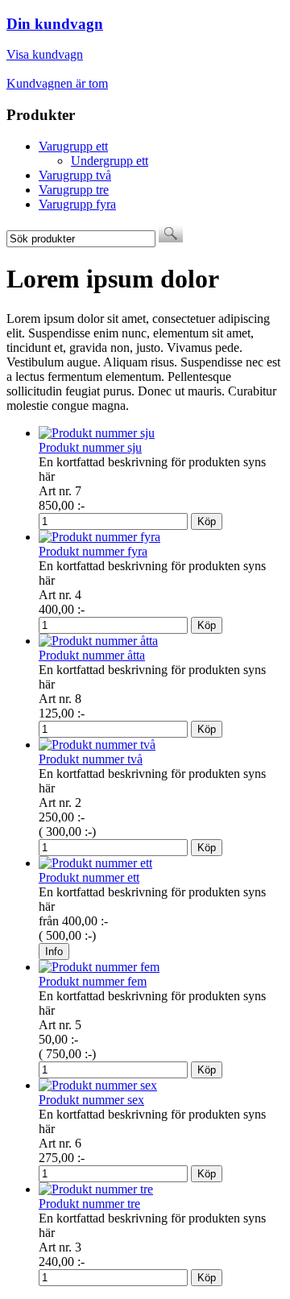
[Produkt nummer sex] (98, 1085)
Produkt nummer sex (91, 1100)
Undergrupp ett (109, 161)
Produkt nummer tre (89, 1203)
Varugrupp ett (73, 146)
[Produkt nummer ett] (95, 863)
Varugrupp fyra (77, 204)
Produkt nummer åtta (92, 655)
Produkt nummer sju (90, 447)
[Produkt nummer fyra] (99, 537)
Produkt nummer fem (93, 981)
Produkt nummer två (91, 759)
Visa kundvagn (44, 54)
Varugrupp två (75, 175)
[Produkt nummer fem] (99, 967)
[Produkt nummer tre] (96, 1189)
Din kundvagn (54, 23)
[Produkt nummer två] (97, 744)
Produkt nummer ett (89, 877)
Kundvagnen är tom (57, 83)
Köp (206, 521)
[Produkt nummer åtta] (98, 640)
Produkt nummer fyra (93, 551)
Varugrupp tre (74, 190)
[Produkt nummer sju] (97, 433)
